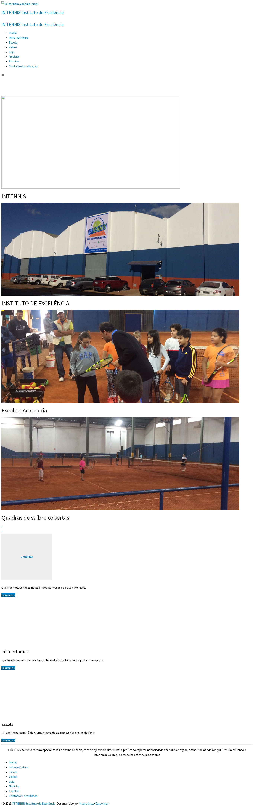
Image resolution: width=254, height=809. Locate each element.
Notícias (14, 56)
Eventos (14, 61)
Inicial (13, 33)
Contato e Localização (23, 66)
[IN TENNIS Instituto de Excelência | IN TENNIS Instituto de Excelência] (19, 4)
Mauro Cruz (86, 803)
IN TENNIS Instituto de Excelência (33, 803)
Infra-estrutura (18, 37)
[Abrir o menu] (2, 75)
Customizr (102, 803)
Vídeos (13, 47)
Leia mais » (8, 595)
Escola (13, 42)
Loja (11, 52)
